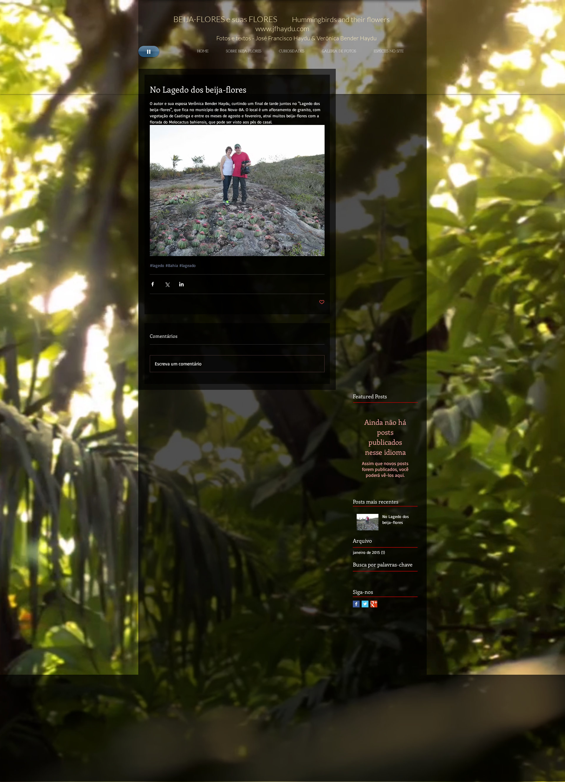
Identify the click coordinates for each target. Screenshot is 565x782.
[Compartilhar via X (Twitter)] (167, 284)
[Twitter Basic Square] (365, 604)
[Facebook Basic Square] (356, 604)
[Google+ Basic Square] (373, 604)
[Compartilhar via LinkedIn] (181, 284)
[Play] (148, 51)
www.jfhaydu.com (282, 28)
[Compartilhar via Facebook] (152, 284)
